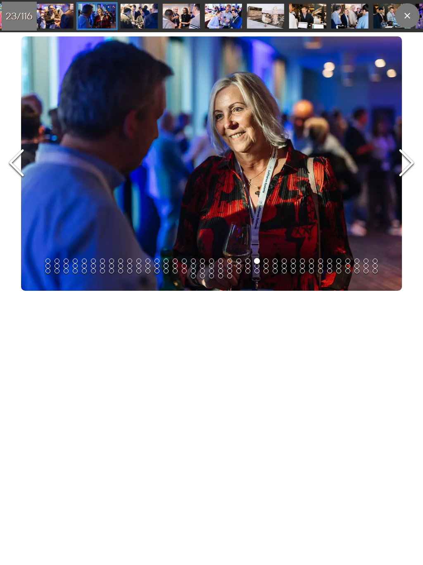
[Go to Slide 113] (202, 275)
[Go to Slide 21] (229, 261)
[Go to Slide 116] (229, 275)
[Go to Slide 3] (66, 261)
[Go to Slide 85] (138, 270)
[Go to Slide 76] (57, 270)
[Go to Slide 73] (366, 265)
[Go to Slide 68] (320, 265)
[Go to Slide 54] (193, 265)
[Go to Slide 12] (147, 261)
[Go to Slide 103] (302, 270)
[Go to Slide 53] (184, 265)
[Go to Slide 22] (238, 261)
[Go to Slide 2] (57, 261)
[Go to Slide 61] (256, 265)
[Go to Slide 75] (47, 270)
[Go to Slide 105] (320, 270)
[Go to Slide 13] (156, 261)
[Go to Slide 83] (120, 270)
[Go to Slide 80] (93, 270)
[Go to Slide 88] (166, 270)
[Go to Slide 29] (307, 16)
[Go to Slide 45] (111, 265)
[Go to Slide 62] (266, 265)
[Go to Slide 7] (102, 261)
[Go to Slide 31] (392, 16)
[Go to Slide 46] (120, 265)
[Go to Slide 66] (302, 265)
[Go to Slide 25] (139, 16)
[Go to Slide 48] (138, 265)
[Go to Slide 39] (57, 265)
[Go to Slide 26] (181, 16)
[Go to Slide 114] (211, 275)
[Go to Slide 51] (166, 265)
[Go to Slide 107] (338, 270)
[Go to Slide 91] (193, 270)
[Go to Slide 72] (356, 265)
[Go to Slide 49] (147, 265)
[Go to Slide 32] (329, 261)
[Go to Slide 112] (193, 275)
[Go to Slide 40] (66, 265)
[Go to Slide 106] (329, 270)
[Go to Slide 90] (184, 270)
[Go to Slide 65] (293, 265)
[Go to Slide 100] (275, 270)
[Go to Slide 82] (111, 270)
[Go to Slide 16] (184, 261)
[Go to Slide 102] (293, 270)
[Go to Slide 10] (129, 261)
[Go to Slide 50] (156, 265)
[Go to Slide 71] (347, 265)
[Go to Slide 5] (84, 261)
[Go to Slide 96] (238, 270)
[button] (211, 163)
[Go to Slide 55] (202, 265)
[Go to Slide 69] (329, 265)
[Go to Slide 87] (156, 270)
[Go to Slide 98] (256, 270)
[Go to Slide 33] (338, 261)
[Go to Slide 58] (229, 265)
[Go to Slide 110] (366, 270)
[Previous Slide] (16, 163)
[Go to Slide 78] (75, 270)
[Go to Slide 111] (375, 270)
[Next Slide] (406, 163)
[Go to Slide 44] (102, 265)
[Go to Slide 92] (202, 270)
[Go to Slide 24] (97, 16)
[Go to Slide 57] (220, 265)
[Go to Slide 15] (175, 261)
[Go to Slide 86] (147, 270)
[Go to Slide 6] (93, 261)
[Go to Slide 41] (75, 265)
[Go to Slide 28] (265, 16)
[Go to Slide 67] (311, 265)
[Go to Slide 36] (366, 261)
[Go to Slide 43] (93, 265)
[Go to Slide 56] (211, 265)
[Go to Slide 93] (211, 270)
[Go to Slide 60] (247, 265)
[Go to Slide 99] (266, 270)
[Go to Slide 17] (193, 261)
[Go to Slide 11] (138, 261)
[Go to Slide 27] (223, 16)
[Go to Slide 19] (211, 261)
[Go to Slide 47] (129, 265)
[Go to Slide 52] (175, 265)
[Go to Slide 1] (47, 261)
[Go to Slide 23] (55, 16)
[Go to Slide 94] (220, 270)
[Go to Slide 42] (84, 265)
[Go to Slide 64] (284, 265)
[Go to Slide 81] (102, 270)
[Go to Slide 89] (175, 270)
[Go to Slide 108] (347, 270)
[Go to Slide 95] (229, 270)
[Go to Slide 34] (347, 261)
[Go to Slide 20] (220, 261)
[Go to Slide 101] (284, 270)
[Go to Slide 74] (375, 265)
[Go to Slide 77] (66, 270)
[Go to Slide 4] (75, 261)
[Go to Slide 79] (84, 270)
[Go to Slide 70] (338, 265)
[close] (407, 15)
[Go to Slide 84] (129, 270)
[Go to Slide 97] (247, 270)
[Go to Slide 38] (47, 265)
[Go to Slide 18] (202, 261)
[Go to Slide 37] (375, 261)
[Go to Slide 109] (356, 270)
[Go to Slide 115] (220, 275)
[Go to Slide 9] (120, 261)
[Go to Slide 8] (111, 261)
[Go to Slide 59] (238, 265)
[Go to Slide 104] (311, 270)
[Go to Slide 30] (350, 16)
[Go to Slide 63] (275, 265)
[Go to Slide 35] (356, 261)
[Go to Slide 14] (166, 261)
